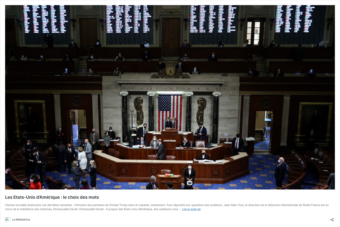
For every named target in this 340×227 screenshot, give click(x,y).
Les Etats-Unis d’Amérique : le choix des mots (52, 197)
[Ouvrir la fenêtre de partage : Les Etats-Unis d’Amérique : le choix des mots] (332, 218)
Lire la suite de (191, 209)
